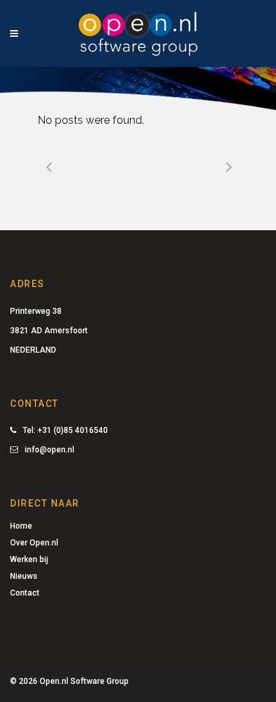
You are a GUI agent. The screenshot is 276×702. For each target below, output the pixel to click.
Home (21, 526)
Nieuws (24, 576)
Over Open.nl (34, 542)
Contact (25, 593)
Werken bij (29, 559)
